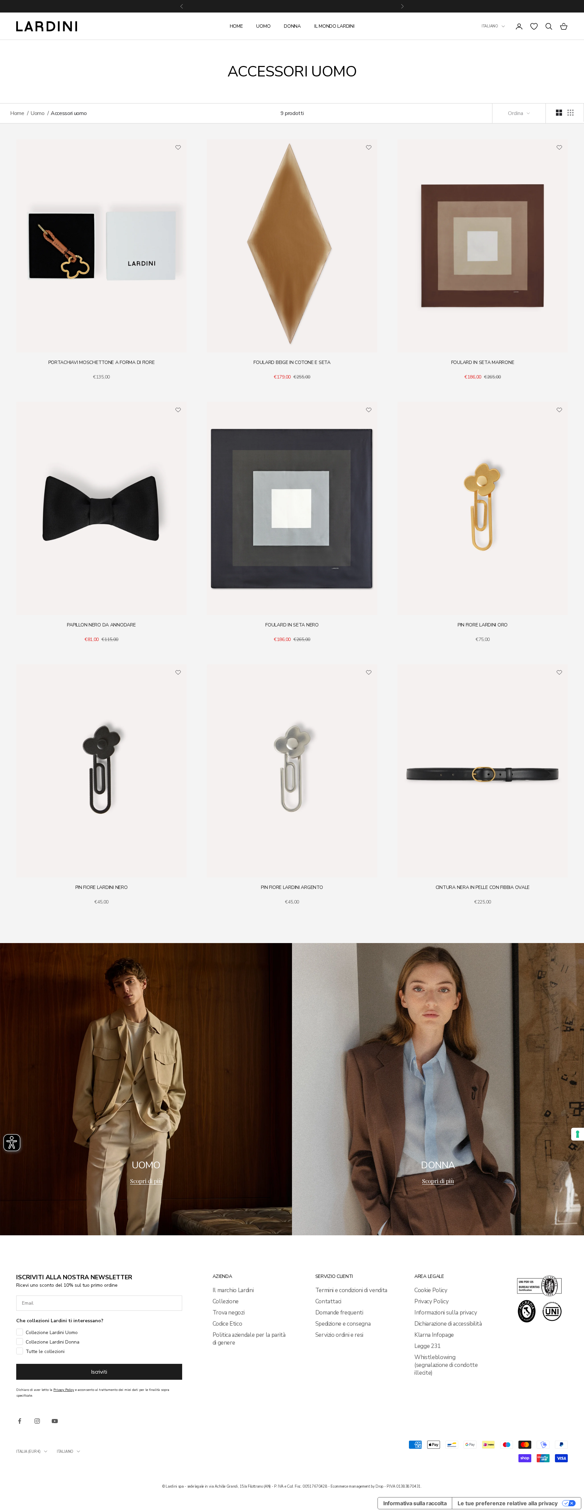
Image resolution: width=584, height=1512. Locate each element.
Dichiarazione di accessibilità (448, 1324)
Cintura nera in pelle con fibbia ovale (483, 887)
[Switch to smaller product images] (570, 113)
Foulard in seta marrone (482, 362)
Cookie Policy (430, 1290)
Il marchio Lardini (233, 1290)
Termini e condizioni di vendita (351, 1290)
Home (236, 26)
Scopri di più (146, 1181)
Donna (292, 26)
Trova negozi (229, 1312)
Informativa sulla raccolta (414, 1503)
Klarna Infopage (434, 1335)
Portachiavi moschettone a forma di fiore (101, 362)
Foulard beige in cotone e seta (292, 362)
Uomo (263, 26)
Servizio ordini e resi (339, 1335)
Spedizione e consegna (343, 1324)
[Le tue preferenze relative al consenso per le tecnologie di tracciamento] (577, 1134)
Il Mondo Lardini (334, 26)
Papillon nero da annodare (101, 625)
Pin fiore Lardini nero (101, 887)
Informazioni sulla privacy (445, 1312)
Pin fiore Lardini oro (483, 625)
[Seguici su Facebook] (19, 1421)
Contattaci (328, 1301)
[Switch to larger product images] (559, 113)
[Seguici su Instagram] (37, 1421)
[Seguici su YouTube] (54, 1421)
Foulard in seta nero (291, 625)
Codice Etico (227, 1324)
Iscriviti (99, 1372)
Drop (379, 1486)
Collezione (226, 1301)
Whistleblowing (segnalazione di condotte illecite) (446, 1365)
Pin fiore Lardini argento (292, 887)
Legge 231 (427, 1346)
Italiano (490, 26)
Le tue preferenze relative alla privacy (508, 1503)
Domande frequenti (339, 1312)
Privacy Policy (431, 1301)
